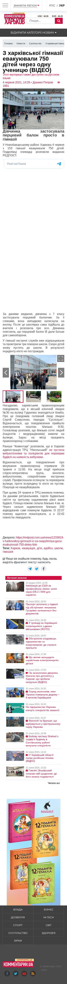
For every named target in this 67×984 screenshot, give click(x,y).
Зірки (18, 940)
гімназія (8, 551)
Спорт (18, 925)
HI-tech (48, 917)
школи (58, 548)
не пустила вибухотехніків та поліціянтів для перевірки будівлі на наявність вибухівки (33, 453)
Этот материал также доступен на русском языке (31, 76)
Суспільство (18, 933)
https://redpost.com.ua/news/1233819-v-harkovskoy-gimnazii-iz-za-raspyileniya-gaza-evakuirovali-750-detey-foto (33, 541)
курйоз (48, 548)
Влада (18, 909)
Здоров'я (48, 933)
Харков (15, 548)
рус (52, 5)
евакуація (28, 548)
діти (39, 548)
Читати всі (54, 783)
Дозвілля (18, 917)
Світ (48, 925)
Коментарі (48, 966)
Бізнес (48, 909)
